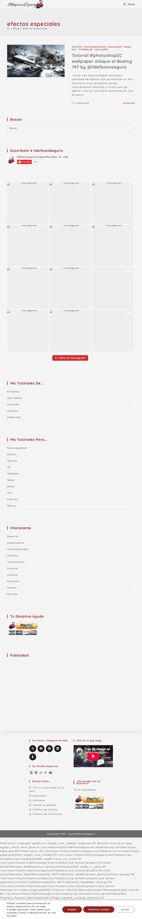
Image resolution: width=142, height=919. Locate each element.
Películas (12, 499)
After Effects (14, 398)
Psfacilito (12, 555)
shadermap (14, 417)
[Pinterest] (46, 773)
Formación (13, 581)
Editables (39, 800)
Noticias (12, 587)
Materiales (40, 795)
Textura (11, 505)
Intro (10, 492)
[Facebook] (36, 773)
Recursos (12, 594)
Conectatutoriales (17, 549)
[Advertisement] (33, 682)
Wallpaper (101, 49)
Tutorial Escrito (16, 562)
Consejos (12, 574)
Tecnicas (12, 460)
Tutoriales (85, 49)
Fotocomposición (94, 47)
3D (8, 467)
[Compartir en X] (32, 748)
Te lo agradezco (85, 789)
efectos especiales (35, 28)
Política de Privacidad (47, 814)
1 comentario (82, 103)
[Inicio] (8, 28)
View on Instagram (72, 357)
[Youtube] (50, 773)
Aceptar (72, 909)
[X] (31, 773)
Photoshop (115, 47)
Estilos (10, 486)
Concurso (12, 568)
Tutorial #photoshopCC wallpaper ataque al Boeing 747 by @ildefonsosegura (102, 61)
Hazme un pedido (44, 805)
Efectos (77, 47)
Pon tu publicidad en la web (46, 789)
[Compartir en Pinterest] (49, 748)
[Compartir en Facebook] (41, 748)
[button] (27, 203)
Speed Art (13, 536)
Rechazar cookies (98, 909)
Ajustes (125, 909)
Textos (11, 480)
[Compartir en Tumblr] (32, 756)
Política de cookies (45, 809)
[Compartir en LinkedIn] (57, 748)
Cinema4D (13, 404)
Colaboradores (15, 542)
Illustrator (13, 410)
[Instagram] (41, 773)
